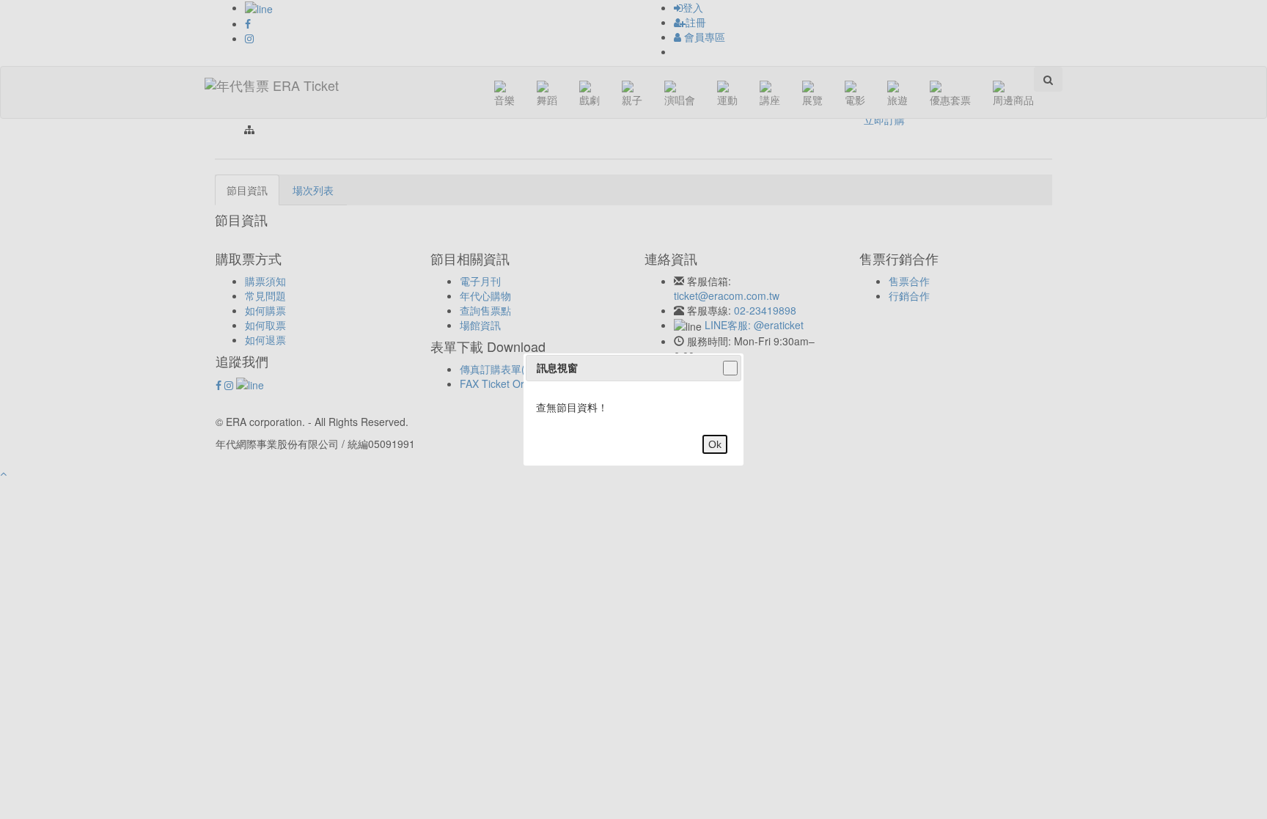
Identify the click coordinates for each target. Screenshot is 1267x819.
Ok (714, 444)
